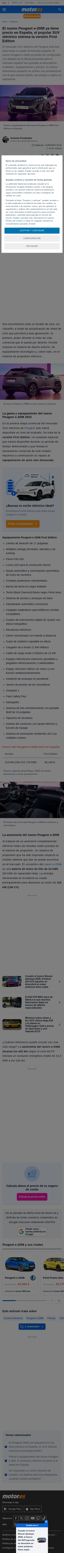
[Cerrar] (46, 1521)
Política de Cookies (14, 221)
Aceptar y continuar (32, 230)
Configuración (32, 238)
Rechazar (32, 246)
